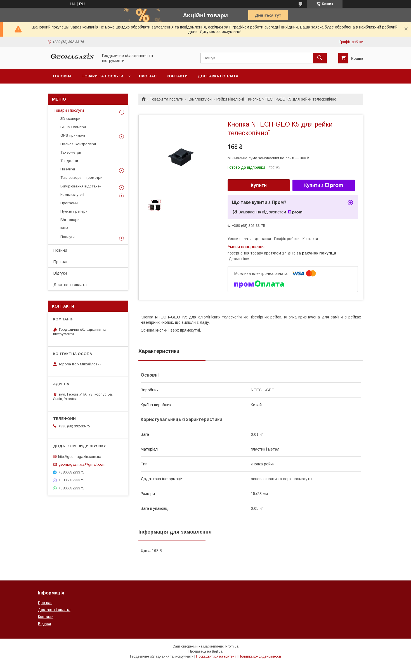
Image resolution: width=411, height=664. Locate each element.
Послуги (67, 237)
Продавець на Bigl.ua (205, 651)
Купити (259, 185)
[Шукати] (320, 58)
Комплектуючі (200, 99)
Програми (69, 203)
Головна (62, 76)
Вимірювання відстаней (80, 186)
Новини (60, 250)
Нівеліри (67, 169)
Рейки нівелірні (230, 99)
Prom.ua (231, 646)
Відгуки (60, 273)
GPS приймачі (72, 135)
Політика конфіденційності (259, 656)
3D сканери (70, 118)
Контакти (177, 76)
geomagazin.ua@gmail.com (81, 464)
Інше (64, 228)
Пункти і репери (74, 211)
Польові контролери (78, 144)
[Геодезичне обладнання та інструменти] (71, 62)
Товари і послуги (68, 110)
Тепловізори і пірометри (81, 177)
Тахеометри (70, 152)
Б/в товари (69, 220)
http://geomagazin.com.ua (79, 456)
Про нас (148, 76)
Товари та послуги (102, 76)
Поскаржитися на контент (216, 656)
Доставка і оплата (218, 76)
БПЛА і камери (73, 127)
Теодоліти (69, 161)
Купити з (313, 185)
